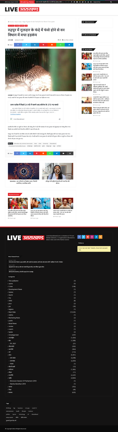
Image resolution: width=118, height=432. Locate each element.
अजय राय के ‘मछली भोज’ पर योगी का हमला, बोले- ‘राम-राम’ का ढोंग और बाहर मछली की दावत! (60, 2)
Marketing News (14, 318)
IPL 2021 (13, 343)
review (11, 326)
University (45, 143)
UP (28, 414)
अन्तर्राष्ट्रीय (11, 338)
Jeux (10, 304)
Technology (22, 414)
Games (11, 292)
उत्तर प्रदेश (13, 358)
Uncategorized (13, 335)
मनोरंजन (11, 369)
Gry (10, 298)
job (10, 306)
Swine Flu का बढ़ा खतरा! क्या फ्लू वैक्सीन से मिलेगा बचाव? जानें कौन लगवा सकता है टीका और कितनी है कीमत (39, 213)
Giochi (11, 295)
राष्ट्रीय (10, 378)
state (40, 143)
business (20, 408)
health (17, 411)
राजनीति (11, 375)
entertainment (9, 411)
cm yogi (27, 408)
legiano (11, 309)
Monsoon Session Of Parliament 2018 (23, 381)
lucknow (30, 411)
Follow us (81, 243)
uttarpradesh (9, 417)
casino (11, 284)
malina (11, 315)
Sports (14, 414)
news (35, 143)
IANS (10, 301)
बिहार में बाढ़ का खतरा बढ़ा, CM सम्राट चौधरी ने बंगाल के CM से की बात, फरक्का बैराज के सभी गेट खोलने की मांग (101, 110)
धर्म (9, 352)
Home (11, 22)
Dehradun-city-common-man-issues (23, 143)
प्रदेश (26, 25)
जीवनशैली (22, 25)
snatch (11, 329)
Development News (15, 289)
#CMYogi (8, 408)
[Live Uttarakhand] (22, 9)
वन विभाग (59, 146)
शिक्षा (10, 390)
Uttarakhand (53, 143)
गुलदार (43, 146)
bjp (14, 408)
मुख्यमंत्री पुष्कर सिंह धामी (11, 420)
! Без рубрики (13, 281)
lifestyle (24, 411)
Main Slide (18, 22)
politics (8, 414)
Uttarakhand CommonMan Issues (17, 146)
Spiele (11, 332)
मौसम (10, 372)
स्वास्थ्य (10, 392)
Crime (11, 286)
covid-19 (34, 408)
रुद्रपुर (54, 146)
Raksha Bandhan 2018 (18, 384)
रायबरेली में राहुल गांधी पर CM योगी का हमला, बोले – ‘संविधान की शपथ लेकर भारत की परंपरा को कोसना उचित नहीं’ (101, 100)
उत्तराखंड (16, 25)
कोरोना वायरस (24, 417)
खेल (10, 341)
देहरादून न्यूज (48, 146)
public (11, 321)
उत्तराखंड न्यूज (29, 146)
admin (9, 40)
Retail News (13, 323)
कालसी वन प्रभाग (37, 146)
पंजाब (11, 364)
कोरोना (17, 417)
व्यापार (10, 387)
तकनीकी (11, 349)
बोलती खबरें (12, 367)
